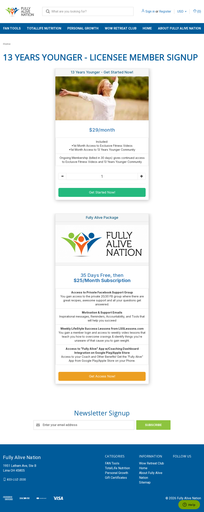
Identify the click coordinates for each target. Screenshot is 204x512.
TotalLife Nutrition (44, 28)
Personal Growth (82, 28)
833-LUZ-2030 (16, 479)
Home (147, 28)
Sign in (150, 11)
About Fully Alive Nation (179, 28)
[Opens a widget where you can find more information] (189, 505)
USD (180, 11)
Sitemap (145, 482)
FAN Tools (12, 28)
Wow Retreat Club (120, 28)
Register (165, 11)
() (198, 11)
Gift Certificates (116, 478)
